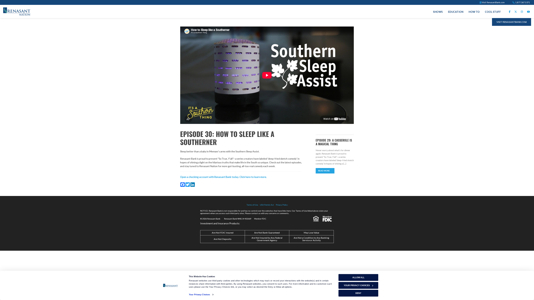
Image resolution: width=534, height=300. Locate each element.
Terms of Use (252, 205)
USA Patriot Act (267, 205)
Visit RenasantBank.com (493, 2)
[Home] (17, 11)
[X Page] (515, 11)
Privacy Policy (282, 205)
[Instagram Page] (522, 11)
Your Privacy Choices (199, 294)
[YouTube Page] (528, 11)
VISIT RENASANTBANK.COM (511, 22)
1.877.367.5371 (522, 2)
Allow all (358, 277)
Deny (358, 293)
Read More (324, 170)
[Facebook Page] (509, 11)
